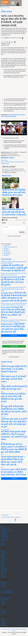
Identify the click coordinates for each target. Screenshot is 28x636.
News (2, 364)
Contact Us (3, 612)
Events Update (4, 600)
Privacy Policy (4, 629)
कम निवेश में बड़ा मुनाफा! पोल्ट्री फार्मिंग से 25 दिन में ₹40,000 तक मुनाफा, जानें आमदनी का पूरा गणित (14, 435)
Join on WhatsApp (14, 346)
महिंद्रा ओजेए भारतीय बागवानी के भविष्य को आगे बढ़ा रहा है (14, 388)
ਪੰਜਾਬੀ (2, 542)
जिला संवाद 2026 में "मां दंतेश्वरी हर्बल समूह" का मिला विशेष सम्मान (13, 379)
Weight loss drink (5, 164)
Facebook (3, 619)
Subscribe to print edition (7, 591)
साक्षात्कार (3, 555)
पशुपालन (3, 560)
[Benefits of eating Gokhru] (10, 183)
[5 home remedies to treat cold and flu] (10, 203)
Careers (3, 613)
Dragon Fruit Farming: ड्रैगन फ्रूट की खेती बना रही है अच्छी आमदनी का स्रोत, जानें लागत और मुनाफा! (13, 281)
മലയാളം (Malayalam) (6, 530)
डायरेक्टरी (3, 576)
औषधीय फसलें (4, 559)
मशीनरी (2, 562)
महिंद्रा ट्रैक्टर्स (6, 249)
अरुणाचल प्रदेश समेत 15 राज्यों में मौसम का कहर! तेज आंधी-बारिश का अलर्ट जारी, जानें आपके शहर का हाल (14, 423)
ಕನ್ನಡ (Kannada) (4, 537)
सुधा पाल (3, 38)
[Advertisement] (14, 495)
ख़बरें (19, 517)
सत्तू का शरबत (4, 162)
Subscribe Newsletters (14, 357)
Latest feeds (6, 362)
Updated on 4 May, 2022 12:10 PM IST (13, 38)
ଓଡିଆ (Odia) (4, 538)
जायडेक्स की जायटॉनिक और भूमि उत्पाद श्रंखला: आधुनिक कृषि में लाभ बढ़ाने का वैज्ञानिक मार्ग (14, 268)
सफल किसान (6, 245)
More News (14, 478)
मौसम (2, 565)
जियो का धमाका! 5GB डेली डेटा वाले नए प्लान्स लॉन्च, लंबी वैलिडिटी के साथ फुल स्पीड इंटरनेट (13, 398)
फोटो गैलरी (3, 603)
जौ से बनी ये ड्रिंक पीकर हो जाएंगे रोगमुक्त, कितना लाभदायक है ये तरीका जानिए (13, 115)
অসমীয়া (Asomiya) (4, 540)
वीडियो (2, 604)
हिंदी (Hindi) (3, 529)
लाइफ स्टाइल (6, 12)
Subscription (4, 584)
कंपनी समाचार (4, 552)
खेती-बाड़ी (3, 563)
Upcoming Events (5, 598)
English (2, 527)
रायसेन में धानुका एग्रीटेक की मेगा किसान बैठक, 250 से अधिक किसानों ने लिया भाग (14, 369)
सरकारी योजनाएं (4, 570)
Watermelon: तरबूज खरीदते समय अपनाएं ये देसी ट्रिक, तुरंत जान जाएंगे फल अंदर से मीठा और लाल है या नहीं (13, 328)
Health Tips (4, 160)
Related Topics (7, 157)
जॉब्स (15, 521)
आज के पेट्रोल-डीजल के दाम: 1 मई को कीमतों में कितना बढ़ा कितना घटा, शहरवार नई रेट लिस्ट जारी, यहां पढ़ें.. (13, 461)
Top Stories (6, 259)
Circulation (3, 585)
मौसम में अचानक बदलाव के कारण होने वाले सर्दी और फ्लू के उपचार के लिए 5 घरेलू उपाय (14, 212)
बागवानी (2, 557)
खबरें (2, 550)
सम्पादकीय (3, 573)
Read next (6, 175)
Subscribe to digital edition (7, 592)
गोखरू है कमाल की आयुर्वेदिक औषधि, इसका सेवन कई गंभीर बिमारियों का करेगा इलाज (14, 192)
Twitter (3, 620)
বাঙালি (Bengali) (4, 535)
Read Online (3, 582)
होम (8, 515)
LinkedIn (3, 622)
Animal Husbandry (5, 430)
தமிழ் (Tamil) (4, 533)
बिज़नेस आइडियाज (7, 254)
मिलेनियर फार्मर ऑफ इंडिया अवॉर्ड (10, 247)
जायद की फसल (7, 252)
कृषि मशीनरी (6, 250)
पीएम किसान (6, 255)
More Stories (14, 335)
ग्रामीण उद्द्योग (3, 568)
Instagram (3, 624)
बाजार (2, 567)
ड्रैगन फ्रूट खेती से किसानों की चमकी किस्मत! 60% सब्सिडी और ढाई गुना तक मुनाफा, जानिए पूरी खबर (14, 410)
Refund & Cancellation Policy (20, 630)
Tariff (2, 587)
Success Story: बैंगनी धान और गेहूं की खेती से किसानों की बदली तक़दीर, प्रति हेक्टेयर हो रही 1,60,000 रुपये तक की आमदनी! (14, 297)
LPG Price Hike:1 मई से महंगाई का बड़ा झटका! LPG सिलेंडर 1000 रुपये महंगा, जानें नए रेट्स (13, 472)
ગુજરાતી (3, 545)
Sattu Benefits (21, 162)
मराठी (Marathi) (4, 532)
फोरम (2, 601)
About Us (3, 610)
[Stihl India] (11, 3)
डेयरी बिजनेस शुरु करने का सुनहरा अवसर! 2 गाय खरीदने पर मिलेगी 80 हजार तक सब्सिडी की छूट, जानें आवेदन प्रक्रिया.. (14, 448)
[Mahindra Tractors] (5, 7)
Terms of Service (12, 629)
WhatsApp (3, 625)
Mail (22, 171)
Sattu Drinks (15, 162)
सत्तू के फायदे (9, 162)
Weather (3, 417)
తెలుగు (2, 543)
